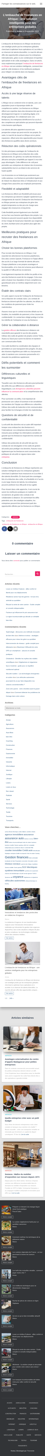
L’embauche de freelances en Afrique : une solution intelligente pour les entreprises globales (22, 970)
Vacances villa (8, 877)
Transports (9, 820)
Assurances (10, 728)
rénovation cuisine (32, 861)
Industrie (9, 762)
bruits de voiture (27, 842)
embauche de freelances (14, 521)
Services (15, 517)
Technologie (10, 808)
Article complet (7, 1217)
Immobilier (9, 757)
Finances (9, 749)
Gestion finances (17, 857)
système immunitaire (14, 870)
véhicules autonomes (15, 880)
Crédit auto (27, 850)
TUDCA (34, 873)
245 (11, 998)
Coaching (9, 741)
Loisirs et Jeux (11, 787)
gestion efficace (10, 330)
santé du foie (24, 864)
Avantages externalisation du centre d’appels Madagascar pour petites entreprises (22, 1062)
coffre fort (25, 845)
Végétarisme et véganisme (31, 877)
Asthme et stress (28, 838)
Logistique (11, 1429)
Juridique (9, 774)
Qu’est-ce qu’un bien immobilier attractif (26, 1316)
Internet (8, 770)
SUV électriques (29, 867)
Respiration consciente (21, 861)
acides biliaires (22, 831)
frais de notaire (31, 853)
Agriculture (9, 724)
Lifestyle (9, 778)
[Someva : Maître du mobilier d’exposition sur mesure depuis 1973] (22, 1154)
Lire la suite (25, 1134)
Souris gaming (18, 867)
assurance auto (14, 838)
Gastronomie (10, 753)
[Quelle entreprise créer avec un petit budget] (22, 1098)
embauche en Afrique (35, 524)
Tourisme (9, 816)
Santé (8, 799)
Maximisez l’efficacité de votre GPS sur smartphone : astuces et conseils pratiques (22, 650)
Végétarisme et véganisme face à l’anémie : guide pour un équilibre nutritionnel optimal (21, 665)
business (34, 842)
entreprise (5, 457)
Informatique (10, 766)
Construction (10, 745)
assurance (29, 834)
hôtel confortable (33, 858)
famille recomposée (21, 853)
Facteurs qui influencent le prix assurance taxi (22, 612)
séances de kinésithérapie (12, 873)
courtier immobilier (13, 850)
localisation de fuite (10, 861)
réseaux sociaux (12, 864)
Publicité (9, 795)
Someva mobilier (9, 867)
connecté (16, 560)
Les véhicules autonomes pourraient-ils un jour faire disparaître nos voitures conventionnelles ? (20, 680)
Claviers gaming (18, 845)
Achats (8, 720)
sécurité (21, 873)
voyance (18, 876)
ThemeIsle (30, 1451)
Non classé (10, 791)
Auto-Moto (9, 732)
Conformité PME (29, 847)
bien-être (9, 737)
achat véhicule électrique (11, 831)
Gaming (37, 853)
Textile (8, 812)
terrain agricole (28, 873)
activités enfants (31, 831)
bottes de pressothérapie (15, 842)
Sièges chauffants (33, 864)
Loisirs (8, 783)
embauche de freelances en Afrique (14, 524)
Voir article (9, 938)
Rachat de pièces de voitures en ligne (25, 1301)
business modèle (9, 845)
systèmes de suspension (31, 870)
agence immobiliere (14, 834)
